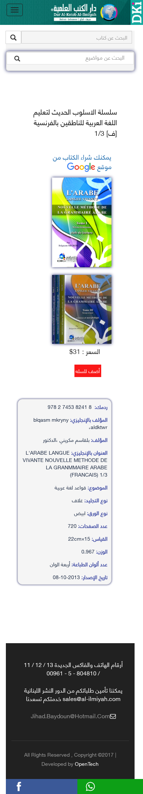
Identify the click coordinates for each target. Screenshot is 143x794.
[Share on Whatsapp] (102, 785)
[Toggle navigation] (15, 10)
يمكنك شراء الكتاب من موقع (82, 161)
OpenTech (87, 763)
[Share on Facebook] (30, 785)
